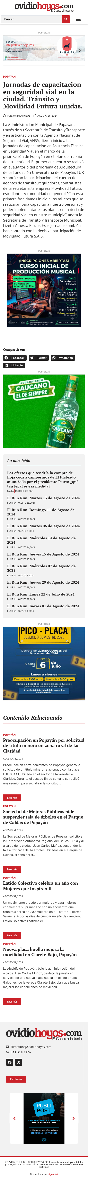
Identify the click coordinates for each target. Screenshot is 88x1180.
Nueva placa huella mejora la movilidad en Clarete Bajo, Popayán (40, 951)
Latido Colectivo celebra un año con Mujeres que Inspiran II (40, 885)
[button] (78, 19)
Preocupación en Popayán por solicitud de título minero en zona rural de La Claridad (43, 745)
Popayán (9, 76)
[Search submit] (66, 19)
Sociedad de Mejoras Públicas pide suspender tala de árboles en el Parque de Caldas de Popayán (43, 817)
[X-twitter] (18, 1062)
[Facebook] (9, 1062)
